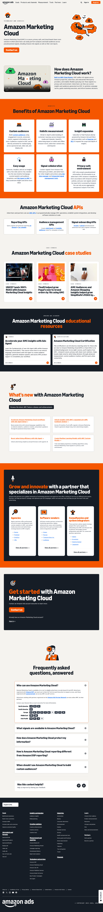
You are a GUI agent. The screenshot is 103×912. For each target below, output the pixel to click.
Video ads (4, 848)
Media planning (33, 818)
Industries (60, 813)
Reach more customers (8, 818)
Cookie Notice (48, 889)
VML (15, 540)
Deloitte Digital (76, 542)
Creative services (34, 829)
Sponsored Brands (7, 843)
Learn (64, 2)
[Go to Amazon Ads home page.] (18, 903)
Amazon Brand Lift (34, 843)
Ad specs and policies (89, 824)
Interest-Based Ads (37, 889)
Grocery (59, 832)
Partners (58, 2)
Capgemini (75, 544)
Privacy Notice (25, 889)
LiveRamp (46, 540)
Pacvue (45, 535)
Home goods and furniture (64, 838)
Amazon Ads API (34, 867)
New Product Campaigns (36, 876)
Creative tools (33, 832)
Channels (60, 857)
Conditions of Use (14, 889)
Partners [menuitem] (87, 835)
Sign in (86, 2)
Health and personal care (63, 835)
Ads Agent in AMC (23, 178)
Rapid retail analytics (35, 854)
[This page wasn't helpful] (79, 786)
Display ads (5, 845)
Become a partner (89, 840)
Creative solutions (36, 824)
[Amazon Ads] (6, 2)
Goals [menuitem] (4, 813)
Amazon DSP (30, 692)
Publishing (59, 843)
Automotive (60, 816)
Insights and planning (36, 813)
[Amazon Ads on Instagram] (10, 893)
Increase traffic (6, 821)
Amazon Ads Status (60, 889)
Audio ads (4, 851)
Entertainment (61, 824)
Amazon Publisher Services (37, 870)
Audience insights (34, 816)
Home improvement (62, 840)
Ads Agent (32, 878)
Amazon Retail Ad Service (36, 873)
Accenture (75, 539)
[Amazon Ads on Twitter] (7, 893)
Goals (17, 2)
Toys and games (61, 849)
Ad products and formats (7, 833)
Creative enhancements (36, 827)
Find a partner (88, 838)
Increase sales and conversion (10, 824)
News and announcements (91, 829)
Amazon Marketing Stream (37, 845)
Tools (51, 2)
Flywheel (16, 535)
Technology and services (38, 859)
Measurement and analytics (36, 839)
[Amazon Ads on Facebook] (16, 893)
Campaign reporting (35, 848)
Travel (58, 851)
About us (4, 889)
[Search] (81, 2)
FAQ (85, 827)
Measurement (43, 2)
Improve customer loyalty (9, 827)
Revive (16, 532)
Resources (87, 821)
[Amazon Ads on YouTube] (13, 893)
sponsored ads (30, 694)
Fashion (59, 827)
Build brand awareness (8, 816)
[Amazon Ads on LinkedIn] (3, 893)
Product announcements (90, 818)
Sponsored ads (6, 837)
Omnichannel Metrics (35, 851)
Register (96, 2)
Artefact (16, 537)
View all (4, 856)
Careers (70, 889)
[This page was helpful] (84, 786)
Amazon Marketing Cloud (36, 865)
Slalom (74, 536)
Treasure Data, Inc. (48, 537)
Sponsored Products (7, 840)
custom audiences (19, 135)
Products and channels (29, 2)
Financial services (61, 829)
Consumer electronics (62, 821)
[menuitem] (10, 845)
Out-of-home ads (7, 854)
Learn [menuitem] (86, 813)
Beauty (59, 818)
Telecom (59, 846)
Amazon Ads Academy (90, 816)
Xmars (45, 532)
